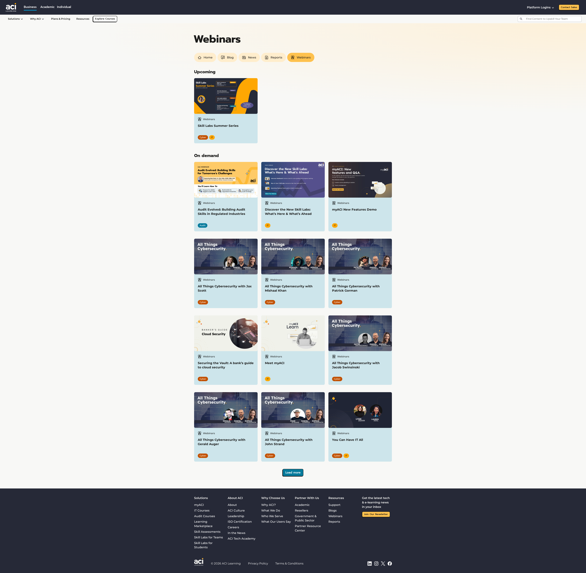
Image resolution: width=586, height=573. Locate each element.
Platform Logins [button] (539, 7)
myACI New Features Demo (354, 209)
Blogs (332, 510)
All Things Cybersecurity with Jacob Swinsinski (356, 365)
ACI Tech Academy (241, 538)
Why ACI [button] (35, 18)
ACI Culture (236, 510)
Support (334, 505)
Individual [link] (64, 7)
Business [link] (30, 7)
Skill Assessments (207, 531)
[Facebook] (390, 563)
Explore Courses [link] (105, 19)
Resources (82, 18)
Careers (233, 527)
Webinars (335, 516)
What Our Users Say (276, 521)
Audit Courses (204, 516)
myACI (199, 505)
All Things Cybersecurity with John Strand (289, 442)
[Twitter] (383, 563)
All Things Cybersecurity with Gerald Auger (221, 442)
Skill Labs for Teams (208, 537)
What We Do (270, 510)
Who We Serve (272, 516)
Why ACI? (268, 505)
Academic (302, 505)
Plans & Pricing (60, 18)
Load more (293, 472)
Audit (203, 225)
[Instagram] (376, 563)
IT (212, 137)
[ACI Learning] (10, 7)
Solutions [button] (14, 18)
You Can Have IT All (347, 440)
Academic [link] (47, 7)
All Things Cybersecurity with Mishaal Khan (289, 288)
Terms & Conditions (289, 563)
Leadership (236, 516)
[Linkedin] (369, 563)
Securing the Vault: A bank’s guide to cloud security (226, 365)
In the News (236, 533)
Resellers (301, 510)
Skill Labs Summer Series (218, 126)
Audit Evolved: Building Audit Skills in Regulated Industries (221, 212)
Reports (334, 521)
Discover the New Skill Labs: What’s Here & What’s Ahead (288, 212)
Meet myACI (274, 363)
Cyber (203, 137)
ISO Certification (240, 521)
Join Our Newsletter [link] (376, 514)
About (232, 505)
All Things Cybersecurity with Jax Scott (225, 288)
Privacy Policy (258, 563)
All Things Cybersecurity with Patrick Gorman (356, 288)
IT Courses (202, 510)
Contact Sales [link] (569, 7)
